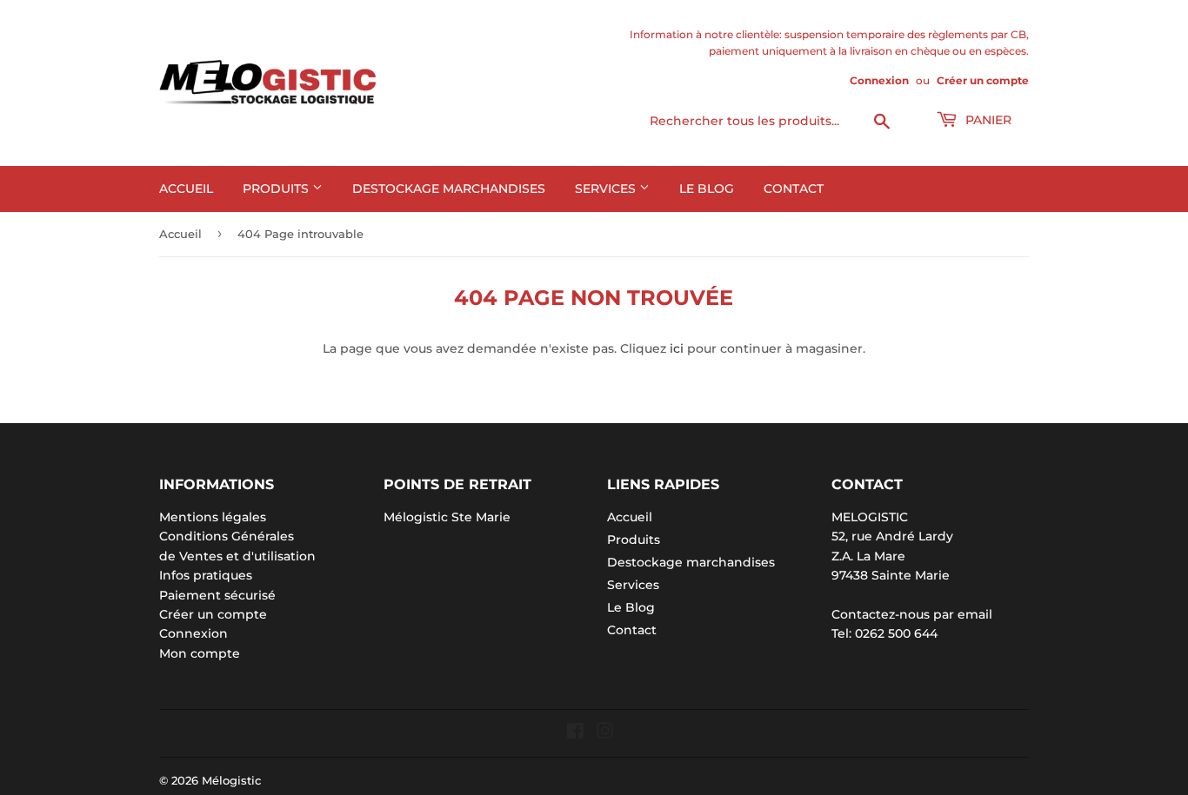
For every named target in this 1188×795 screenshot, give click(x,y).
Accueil (186, 188)
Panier (986, 120)
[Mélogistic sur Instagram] (605, 733)
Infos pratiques (205, 575)
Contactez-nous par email (911, 614)
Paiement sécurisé (217, 595)
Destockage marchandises (448, 188)
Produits (277, 188)
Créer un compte (983, 80)
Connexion (879, 80)
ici (677, 348)
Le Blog (706, 188)
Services (607, 188)
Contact (794, 188)
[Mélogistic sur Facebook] (575, 733)
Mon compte (199, 653)
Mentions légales (212, 517)
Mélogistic (231, 780)
